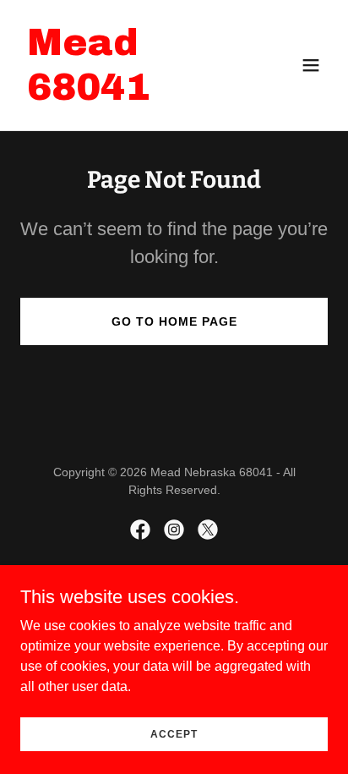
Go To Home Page (174, 321)
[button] (311, 65)
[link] (128, 95)
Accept (174, 733)
